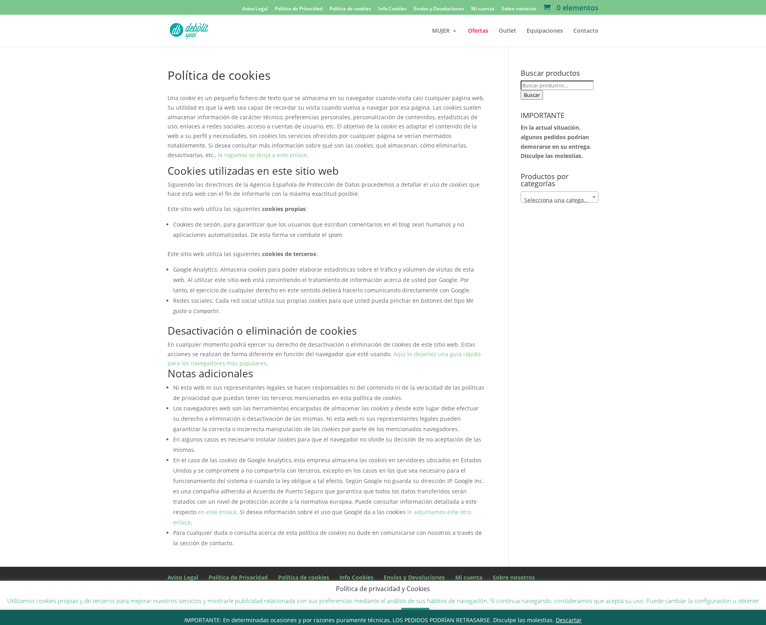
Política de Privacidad (298, 9)
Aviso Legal (255, 9)
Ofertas (478, 31)
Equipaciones (545, 31)
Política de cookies (350, 9)
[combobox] (559, 197)
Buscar (532, 95)
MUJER (441, 31)
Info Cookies (392, 9)
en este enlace (217, 512)
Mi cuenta (482, 9)
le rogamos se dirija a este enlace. (263, 155)
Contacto (585, 31)
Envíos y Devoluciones (439, 9)
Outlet (507, 31)
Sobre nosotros (518, 9)
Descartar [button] (569, 620)
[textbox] (559, 200)
